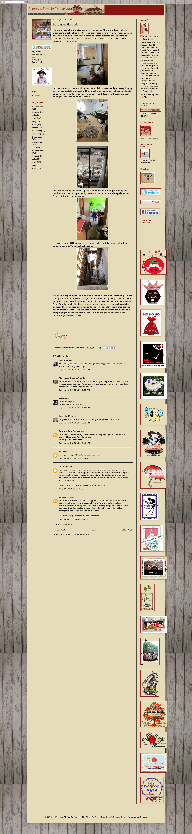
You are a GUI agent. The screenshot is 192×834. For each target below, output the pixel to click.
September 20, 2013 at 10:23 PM (75, 443)
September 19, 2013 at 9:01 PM (74, 423)
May (34, 121)
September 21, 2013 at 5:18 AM (74, 458)
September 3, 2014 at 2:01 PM (74, 519)
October (36, 147)
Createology (65, 360)
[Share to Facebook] (112, 348)
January (36, 133)
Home (93, 530)
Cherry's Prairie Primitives (74, 347)
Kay (60, 451)
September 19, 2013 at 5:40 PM (74, 407)
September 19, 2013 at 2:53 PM (74, 369)
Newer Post (59, 530)
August (35, 112)
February (36, 130)
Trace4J (63, 398)
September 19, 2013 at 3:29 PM (74, 390)
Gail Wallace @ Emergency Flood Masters (79, 515)
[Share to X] (109, 348)
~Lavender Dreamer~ (69, 378)
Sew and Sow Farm (68, 431)
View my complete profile (149, 95)
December (37, 137)
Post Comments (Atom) (77, 534)
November (37, 142)
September (37, 106)
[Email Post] (100, 347)
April (34, 124)
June (34, 118)
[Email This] (104, 348)
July (34, 115)
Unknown (63, 466)
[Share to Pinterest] (114, 348)
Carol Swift (64, 416)
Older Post (127, 530)
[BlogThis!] (107, 348)
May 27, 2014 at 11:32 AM (72, 488)
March (35, 127)
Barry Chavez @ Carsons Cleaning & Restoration (82, 485)
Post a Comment (64, 524)
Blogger (143, 817)
